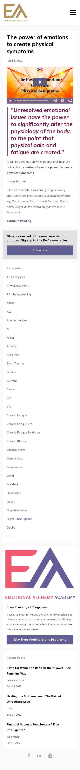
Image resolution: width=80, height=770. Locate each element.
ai (8, 329)
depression (14, 493)
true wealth (13, 736)
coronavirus (14, 467)
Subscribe (40, 250)
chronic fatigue (17, 415)
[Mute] (55, 101)
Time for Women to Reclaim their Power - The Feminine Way (39, 670)
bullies (11, 372)
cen (9, 398)
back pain (13, 355)
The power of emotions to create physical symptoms (37, 44)
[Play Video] (10, 101)
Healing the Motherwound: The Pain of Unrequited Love (34, 699)
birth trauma (15, 363)
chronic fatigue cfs (19, 424)
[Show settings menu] (62, 101)
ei (8, 536)
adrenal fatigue (17, 320)
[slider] (37, 101)
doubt (11, 527)
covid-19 (12, 484)
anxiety (12, 346)
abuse (11, 303)
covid (10, 475)
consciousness (16, 450)
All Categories (16, 277)
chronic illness (16, 441)
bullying (12, 381)
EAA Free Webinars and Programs (40, 639)
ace (9, 311)
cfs (9, 406)
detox (11, 501)
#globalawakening (19, 294)
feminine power (16, 680)
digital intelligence (19, 519)
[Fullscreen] (69, 101)
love (9, 708)
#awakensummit (18, 286)
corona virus (15, 458)
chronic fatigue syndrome (24, 432)
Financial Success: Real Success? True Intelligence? (33, 727)
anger (10, 337)
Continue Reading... (20, 221)
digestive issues (17, 510)
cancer (11, 389)
